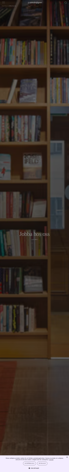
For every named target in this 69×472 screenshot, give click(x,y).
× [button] (67, 457)
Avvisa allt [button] (42, 463)
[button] (34, 468)
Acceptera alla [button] (30, 463)
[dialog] (34, 236)
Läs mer (56, 459)
